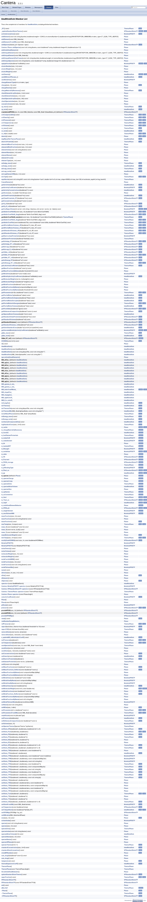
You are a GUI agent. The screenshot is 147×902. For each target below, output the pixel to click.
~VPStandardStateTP (8, 896)
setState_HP (5, 729)
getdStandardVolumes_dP (10, 230)
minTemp (4, 538)
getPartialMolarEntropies (10, 300)
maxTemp (4, 524)
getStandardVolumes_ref (9, 325)
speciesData (5, 828)
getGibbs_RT (5, 255)
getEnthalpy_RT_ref (8, 244)
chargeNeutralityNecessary (10, 90)
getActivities (5, 185)
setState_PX (5, 734)
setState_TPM (6, 756)
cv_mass (4, 128)
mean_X (4, 527)
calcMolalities (6, 80)
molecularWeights (7, 556)
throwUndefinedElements (9, 872)
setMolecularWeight (8, 688)
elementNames (6, 155)
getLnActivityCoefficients (10, 265)
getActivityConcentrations (10, 190)
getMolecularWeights (8, 279)
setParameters (6, 710)
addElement (5, 36)
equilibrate (5, 179)
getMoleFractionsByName (10, 287)
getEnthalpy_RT (6, 241)
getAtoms (4, 193)
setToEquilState (6, 810)
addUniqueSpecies (7, 61)
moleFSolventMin (7, 567)
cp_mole (4, 109)
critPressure (5, 120)
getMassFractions (7, 268)
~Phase (3, 890)
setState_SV (5, 748)
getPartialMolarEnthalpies (10, 298)
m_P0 (3, 457)
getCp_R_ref (5, 206)
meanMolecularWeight (8, 535)
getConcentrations (7, 201)
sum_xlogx (4, 858)
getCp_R (4, 203)
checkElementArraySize (9, 93)
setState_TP (5, 753)
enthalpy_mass (6, 163)
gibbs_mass (5, 333)
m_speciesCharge (7, 478)
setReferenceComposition (10, 721)
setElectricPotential (8, 659)
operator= (4, 583)
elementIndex (5, 150)
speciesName (5, 837)
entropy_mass (6, 168)
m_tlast (3, 497)
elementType (5, 160)
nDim (3, 575)
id (2, 344)
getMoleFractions (7, 284)
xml (2, 885)
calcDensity (5, 74)
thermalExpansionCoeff (9, 863)
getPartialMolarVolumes (9, 306)
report (3, 626)
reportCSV (4, 629)
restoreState (5, 632)
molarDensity (5, 548)
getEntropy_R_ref (7, 249)
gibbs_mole (5, 335)
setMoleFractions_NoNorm (10, 694)
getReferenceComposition (10, 311)
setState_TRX (6, 783)
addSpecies (5, 44)
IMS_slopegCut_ (6, 395)
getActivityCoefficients (9, 187)
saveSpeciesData (7, 645)
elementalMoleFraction (9, 147)
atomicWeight (6, 69)
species (4, 823)
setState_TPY (6, 772)
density (3, 136)
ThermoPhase (128, 28)
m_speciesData (6, 484)
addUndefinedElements (9, 50)
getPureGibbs (6, 309)
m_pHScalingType (7, 467)
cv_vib (3, 133)
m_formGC (5, 432)
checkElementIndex (7, 96)
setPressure (5, 718)
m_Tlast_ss (5, 500)
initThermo (5, 405)
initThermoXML (6, 411)
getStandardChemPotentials (11, 317)
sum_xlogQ (5, 855)
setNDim (4, 707)
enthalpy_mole (6, 166)
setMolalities (5, 678)
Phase (126, 36)
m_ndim (4, 454)
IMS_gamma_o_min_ (8, 387)
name (3, 570)
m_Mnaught (5, 449)
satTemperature (6, 643)
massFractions (6, 521)
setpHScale (5, 715)
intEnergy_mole (6, 419)
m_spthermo (5, 492)
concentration (6, 104)
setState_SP (5, 745)
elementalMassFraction (9, 144)
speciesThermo (6, 845)
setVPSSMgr (5, 812)
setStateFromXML (7, 804)
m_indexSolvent (6, 441)
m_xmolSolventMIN (7, 513)
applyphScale (5, 63)
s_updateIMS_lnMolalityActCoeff (12, 637)
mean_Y (3, 532)
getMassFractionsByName (10, 271)
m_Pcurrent (5, 459)
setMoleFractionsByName (10, 696)
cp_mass (4, 106)
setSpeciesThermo (7, 726)
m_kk (3, 443)
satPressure (5, 640)
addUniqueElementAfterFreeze (11, 58)
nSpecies (4, 581)
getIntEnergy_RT (7, 260)
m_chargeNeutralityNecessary (11, 430)
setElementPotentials (8, 661)
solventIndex (5, 820)
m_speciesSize (6, 489)
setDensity (5, 656)
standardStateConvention (10, 850)
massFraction (6, 516)
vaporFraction (6, 877)
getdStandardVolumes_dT (10, 233)
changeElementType (8, 82)
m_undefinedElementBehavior (11, 505)
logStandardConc (7, 424)
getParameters (6, 292)
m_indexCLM (5, 438)
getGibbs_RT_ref (7, 257)
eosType (4, 177)
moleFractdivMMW (7, 559)
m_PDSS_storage (7, 462)
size (2, 818)
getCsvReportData (7, 209)
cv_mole (4, 131)
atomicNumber (6, 66)
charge (3, 85)
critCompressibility (7, 115)
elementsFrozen (6, 158)
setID (3, 664)
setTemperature (6, 807)
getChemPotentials (7, 195)
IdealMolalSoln (11, 14)
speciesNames (6, 839)
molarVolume (5, 551)
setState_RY (5, 742)
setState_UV (5, 802)
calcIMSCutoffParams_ (9, 77)
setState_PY (5, 737)
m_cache (4, 427)
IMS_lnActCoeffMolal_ (8, 389)
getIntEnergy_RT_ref (8, 263)
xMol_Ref (4, 888)
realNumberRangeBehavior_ (10, 621)
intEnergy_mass (6, 416)
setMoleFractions (7, 691)
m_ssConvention (7, 494)
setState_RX (5, 740)
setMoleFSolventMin (8, 702)
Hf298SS (4, 341)
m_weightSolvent (7, 511)
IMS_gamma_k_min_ (8, 384)
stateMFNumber (6, 853)
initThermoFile (6, 408)
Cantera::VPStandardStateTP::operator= (15, 589)
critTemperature (6, 123)
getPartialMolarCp (7, 295)
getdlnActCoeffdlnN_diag (10, 214)
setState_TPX (6, 764)
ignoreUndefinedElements (10, 357)
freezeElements (6, 182)
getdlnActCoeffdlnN (8, 212)
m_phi (3, 465)
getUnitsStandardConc (9, 327)
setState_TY (5, 799)
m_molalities (5, 451)
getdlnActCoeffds (7, 222)
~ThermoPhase (6, 893)
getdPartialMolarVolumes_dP (11, 225)
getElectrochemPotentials (10, 236)
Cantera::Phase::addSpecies (10, 47)
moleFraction (5, 562)
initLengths (5, 403)
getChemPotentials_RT (9, 198)
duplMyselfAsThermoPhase (10, 139)
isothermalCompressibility (10, 422)
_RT (2, 28)
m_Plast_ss (5, 470)
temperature (5, 861)
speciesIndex (5, 831)
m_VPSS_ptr (5, 508)
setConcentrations (7, 653)
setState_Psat (6, 731)
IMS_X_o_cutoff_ (7, 400)
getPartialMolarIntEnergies (10, 303)
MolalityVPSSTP (129, 34)
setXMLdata (5, 815)
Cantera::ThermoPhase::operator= (13, 591)
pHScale (4, 605)
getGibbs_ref (5, 252)
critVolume (5, 125)
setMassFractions (7, 667)
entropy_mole (6, 171)
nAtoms (4, 573)
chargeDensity (6, 88)
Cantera (3, 14)
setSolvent (5, 723)
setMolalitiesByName (8, 680)
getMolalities (5, 273)
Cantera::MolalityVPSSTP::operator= (13, 586)
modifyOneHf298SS (7, 540)
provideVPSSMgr (7, 616)
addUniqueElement (7, 53)
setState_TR (5, 780)
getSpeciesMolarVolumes (10, 314)
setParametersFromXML (9, 713)
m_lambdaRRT (6, 446)
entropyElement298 (7, 174)
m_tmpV (4, 502)
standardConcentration (9, 847)
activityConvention (7, 34)
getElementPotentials (8, 238)
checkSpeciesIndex (7, 101)
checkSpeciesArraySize (9, 98)
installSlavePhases (7, 414)
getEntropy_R (5, 247)
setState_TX (5, 796)
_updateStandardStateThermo (11, 31)
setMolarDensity (7, 686)
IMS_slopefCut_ (6, 392)
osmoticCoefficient (7, 597)
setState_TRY (6, 788)
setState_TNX (6, 750)
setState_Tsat (6, 793)
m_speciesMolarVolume (9, 486)
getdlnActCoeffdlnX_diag (10, 220)
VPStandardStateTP (131, 31)
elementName (6, 152)
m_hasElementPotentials (9, 435)
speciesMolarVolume (8, 834)
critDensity (5, 117)
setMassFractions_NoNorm (10, 670)
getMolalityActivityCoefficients (11, 276)
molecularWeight (7, 554)
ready (3, 618)
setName (4, 705)
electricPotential (7, 141)
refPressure (5, 624)
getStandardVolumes (8, 319)
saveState (4, 648)
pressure (4, 608)
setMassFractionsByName (10, 672)
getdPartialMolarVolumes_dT (11, 228)
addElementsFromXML (9, 42)
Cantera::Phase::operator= (10, 594)
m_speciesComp (6, 481)
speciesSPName (6, 842)
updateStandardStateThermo (11, 874)
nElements (4, 578)
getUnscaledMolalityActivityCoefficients (15, 330)
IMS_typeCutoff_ (7, 397)
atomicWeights (6, 71)
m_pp (3, 473)
